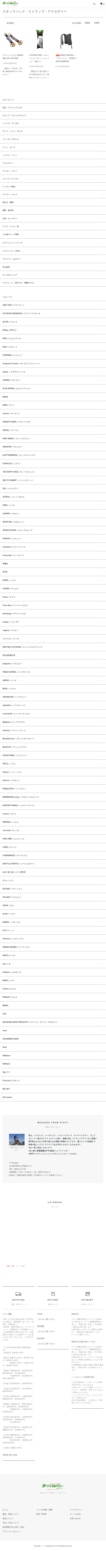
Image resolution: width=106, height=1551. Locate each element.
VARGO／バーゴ (9, 680)
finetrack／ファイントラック (14, 730)
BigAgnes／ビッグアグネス (14, 722)
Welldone (6, 1055)
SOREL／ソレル (9, 580)
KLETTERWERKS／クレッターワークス (19, 455)
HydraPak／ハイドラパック (14, 705)
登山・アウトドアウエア (12, 107)
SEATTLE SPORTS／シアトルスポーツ (19, 863)
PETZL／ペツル (9, 763)
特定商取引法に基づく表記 (13, 1527)
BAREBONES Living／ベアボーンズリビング (21, 797)
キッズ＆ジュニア (10, 274)
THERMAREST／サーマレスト (15, 855)
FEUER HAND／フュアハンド (15, 755)
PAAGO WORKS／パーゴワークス (16, 672)
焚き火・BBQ (8, 202)
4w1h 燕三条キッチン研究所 (14, 872)
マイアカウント (76, 1509)
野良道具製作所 (9, 655)
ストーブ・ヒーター (11, 178)
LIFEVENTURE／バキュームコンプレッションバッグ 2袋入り (39, 58)
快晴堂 (5, 396)
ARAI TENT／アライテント (14, 305)
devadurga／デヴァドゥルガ (14, 613)
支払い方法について (11, 1522)
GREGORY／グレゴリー (12, 446)
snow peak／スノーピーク (13, 555)
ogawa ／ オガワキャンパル (14, 371)
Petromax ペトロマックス (13, 938)
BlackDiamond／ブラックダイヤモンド (18, 738)
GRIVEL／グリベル (10, 430)
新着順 (97, 22)
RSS (38, 1514)
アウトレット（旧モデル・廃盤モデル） (19, 282)
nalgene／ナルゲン (10, 630)
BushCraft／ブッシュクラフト (15, 747)
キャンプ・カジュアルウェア (14, 115)
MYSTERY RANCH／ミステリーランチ (18, 805)
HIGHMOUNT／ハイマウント (14, 697)
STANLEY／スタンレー (12, 538)
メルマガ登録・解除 (44, 1509)
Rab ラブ (6, 1072)
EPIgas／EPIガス (10, 330)
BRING (5, 1005)
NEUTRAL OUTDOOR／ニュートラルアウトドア (23, 647)
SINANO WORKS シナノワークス (16, 947)
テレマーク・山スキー (12, 258)
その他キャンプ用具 (11, 234)
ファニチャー (8, 163)
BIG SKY (6, 1088)
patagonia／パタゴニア (12, 663)
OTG (4, 1013)
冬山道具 (6, 267)
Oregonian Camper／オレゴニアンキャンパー (21, 363)
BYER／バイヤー (9, 688)
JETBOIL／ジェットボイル (13, 496)
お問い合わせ (75, 1518)
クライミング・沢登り (12, 251)
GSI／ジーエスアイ (10, 488)
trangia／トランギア (11, 622)
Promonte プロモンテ (11, 1080)
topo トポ (6, 963)
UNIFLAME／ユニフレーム (13, 838)
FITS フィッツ (8, 930)
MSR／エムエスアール (12, 338)
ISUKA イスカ (8, 905)
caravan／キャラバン (11, 413)
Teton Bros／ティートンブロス (15, 605)
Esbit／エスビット (10, 346)
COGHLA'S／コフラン (12, 463)
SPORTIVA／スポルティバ (13, 522)
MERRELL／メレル (10, 822)
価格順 (87, 22)
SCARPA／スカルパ (11, 513)
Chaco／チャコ (9, 597)
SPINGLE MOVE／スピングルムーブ (17, 530)
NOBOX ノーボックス (11, 922)
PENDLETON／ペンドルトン (14, 788)
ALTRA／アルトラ (10, 321)
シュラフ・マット (10, 155)
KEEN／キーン (9, 405)
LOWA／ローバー (10, 847)
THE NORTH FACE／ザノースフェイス (19, 471)
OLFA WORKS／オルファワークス (17, 388)
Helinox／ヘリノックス (12, 772)
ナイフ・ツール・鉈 (11, 226)
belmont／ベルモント (11, 780)
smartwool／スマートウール (14, 546)
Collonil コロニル (9, 988)
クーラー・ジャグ (10, 194)
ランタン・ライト (10, 170)
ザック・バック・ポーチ (12, 131)
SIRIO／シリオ (9, 505)
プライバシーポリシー (12, 1531)
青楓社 (5, 563)
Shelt (5, 1047)
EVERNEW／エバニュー (12, 355)
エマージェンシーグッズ (12, 242)
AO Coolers (7, 1097)
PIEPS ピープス (9, 955)
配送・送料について (11, 1514)
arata (5, 1030)
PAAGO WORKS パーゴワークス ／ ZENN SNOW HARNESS (66, 58)
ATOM (43, 1514)
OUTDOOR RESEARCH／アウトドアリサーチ (21, 313)
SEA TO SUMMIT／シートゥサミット (18, 480)
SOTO (5, 571)
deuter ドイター (9, 913)
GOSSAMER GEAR (10, 1038)
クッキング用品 (9, 186)
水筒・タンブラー (10, 218)
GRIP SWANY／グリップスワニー (16, 438)
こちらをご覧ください (46, 1319)
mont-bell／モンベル (11, 830)
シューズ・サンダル (11, 123)
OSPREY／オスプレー (12, 380)
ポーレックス (8, 880)
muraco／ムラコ (9, 813)
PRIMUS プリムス (10, 997)
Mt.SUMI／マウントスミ (12, 888)
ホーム (5, 1509)
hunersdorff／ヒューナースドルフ (16, 713)
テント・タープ (9, 147)
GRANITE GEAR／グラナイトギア (17, 421)
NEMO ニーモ (8, 980)
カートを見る (75, 1514)
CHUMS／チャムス (10, 588)
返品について (8, 1518)
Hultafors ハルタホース (12, 972)
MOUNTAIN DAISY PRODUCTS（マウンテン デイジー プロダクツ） (30, 1022)
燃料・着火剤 (8, 210)
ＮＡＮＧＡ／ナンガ (11, 638)
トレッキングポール (11, 139)
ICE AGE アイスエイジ (12, 897)
